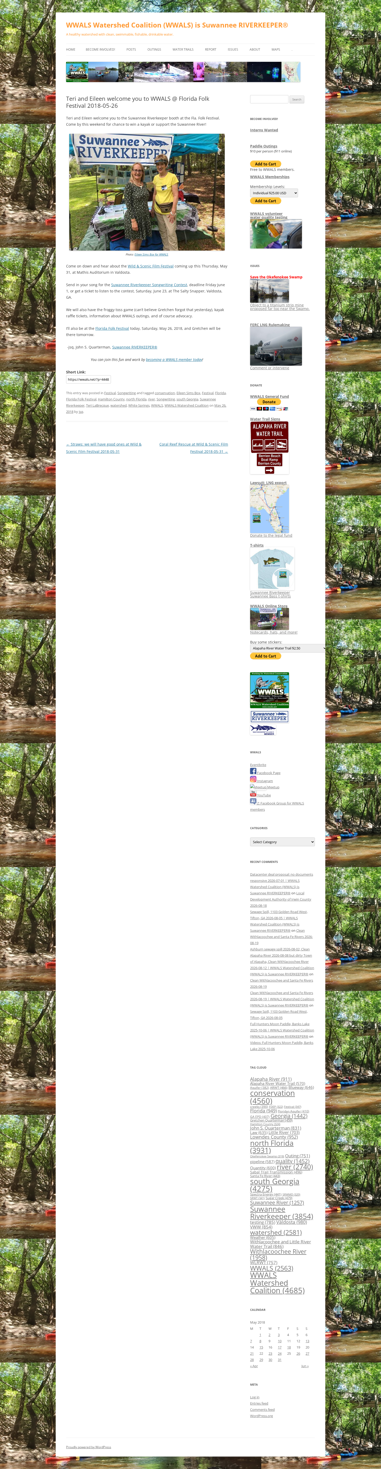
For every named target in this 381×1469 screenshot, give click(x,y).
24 (279, 1353)
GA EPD (260, 1117)
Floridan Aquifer (293, 1111)
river (151, 399)
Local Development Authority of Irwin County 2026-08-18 (280, 899)
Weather (262, 1237)
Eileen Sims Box (188, 393)
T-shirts (257, 545)
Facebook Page (268, 772)
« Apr (254, 1366)
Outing (297, 1156)
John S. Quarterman (275, 1128)
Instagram (264, 781)
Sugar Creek (279, 1198)
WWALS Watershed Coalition (187, 405)
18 (289, 1347)
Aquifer (259, 1087)
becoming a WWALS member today (174, 359)
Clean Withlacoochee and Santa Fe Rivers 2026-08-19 (281, 936)
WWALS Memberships (270, 176)
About (255, 49)
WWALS (157, 405)
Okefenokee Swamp (267, 1156)
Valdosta (291, 1222)
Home (70, 49)
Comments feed (262, 1409)
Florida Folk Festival (112, 328)
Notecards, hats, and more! (274, 632)
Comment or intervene (269, 367)
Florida (220, 393)
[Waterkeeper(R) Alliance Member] (263, 733)
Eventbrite (258, 764)
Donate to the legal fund (271, 535)
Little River (284, 1132)
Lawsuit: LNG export (268, 482)
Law (258, 1132)
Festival (110, 393)
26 (298, 1353)
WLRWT (263, 1262)
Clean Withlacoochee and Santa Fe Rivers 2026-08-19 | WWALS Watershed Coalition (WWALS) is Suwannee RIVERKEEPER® (282, 999)
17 (279, 1347)
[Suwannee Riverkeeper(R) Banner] (269, 721)
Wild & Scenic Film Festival (151, 266)
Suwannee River (277, 1202)
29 (261, 1359)
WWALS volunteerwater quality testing (268, 215)
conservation (165, 393)
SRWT (257, 1198)
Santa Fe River (265, 1175)
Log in (254, 1397)
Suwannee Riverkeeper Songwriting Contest (149, 284)
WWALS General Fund (269, 396)
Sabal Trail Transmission (276, 1172)
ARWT (278, 1087)
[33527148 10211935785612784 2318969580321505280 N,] (147, 249)
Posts (131, 49)
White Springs (139, 405)
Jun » (305, 1366)
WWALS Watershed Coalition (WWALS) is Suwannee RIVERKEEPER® (177, 25)
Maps (276, 49)
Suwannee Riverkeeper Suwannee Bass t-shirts (270, 594)
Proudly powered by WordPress (88, 1447)
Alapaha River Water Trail (277, 1083)
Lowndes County (274, 1137)
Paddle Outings (263, 146)
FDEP (276, 1107)
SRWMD (291, 1194)
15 (261, 1347)
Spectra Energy (265, 1194)
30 (270, 1359)
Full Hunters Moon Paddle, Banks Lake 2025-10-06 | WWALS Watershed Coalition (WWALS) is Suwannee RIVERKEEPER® (282, 1030)
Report (210, 49)
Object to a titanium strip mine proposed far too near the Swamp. (280, 307)
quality (292, 1161)
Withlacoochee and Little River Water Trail (280, 1243)
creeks (259, 1106)
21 (252, 1353)
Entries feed (259, 1403)
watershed (118, 405)
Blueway (301, 1087)
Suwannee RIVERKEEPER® (134, 347)
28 (252, 1359)
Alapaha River (271, 1079)
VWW (261, 1227)
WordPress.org (261, 1415)
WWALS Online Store (268, 605)
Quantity (263, 1167)
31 (279, 1359)
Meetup (272, 787)
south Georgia (187, 399)
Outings (154, 49)
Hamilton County (111, 399)
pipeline (262, 1161)
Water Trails (183, 49)
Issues (233, 49)
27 (307, 1353)
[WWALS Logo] (269, 707)
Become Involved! (100, 49)
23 (270, 1353)
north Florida (136, 399)
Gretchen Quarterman (271, 1120)
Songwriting (126, 393)
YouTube (263, 795)
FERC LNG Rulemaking (270, 324)
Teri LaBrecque (97, 405)
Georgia (289, 1115)
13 (307, 1341)
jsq (81, 411)
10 (279, 1341)
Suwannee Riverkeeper (281, 1212)
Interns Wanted (264, 130)
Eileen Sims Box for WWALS (151, 254)
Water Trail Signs (265, 419)
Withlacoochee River (278, 1254)
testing (262, 1222)
